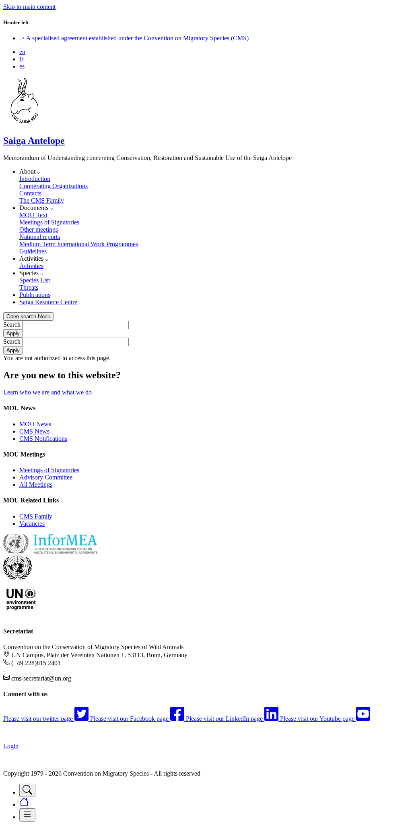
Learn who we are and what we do (47, 392)
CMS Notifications (43, 438)
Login (11, 746)
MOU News (35, 424)
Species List (34, 280)
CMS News (34, 431)
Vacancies (32, 523)
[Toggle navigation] (27, 790)
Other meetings (38, 229)
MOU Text (33, 215)
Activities (31, 265)
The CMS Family (41, 200)
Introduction (34, 178)
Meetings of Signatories (49, 222)
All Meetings (35, 484)
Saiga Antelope (34, 140)
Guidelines (33, 251)
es (22, 66)
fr (21, 59)
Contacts (30, 193)
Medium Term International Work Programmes (78, 244)
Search (12, 324)
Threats (28, 287)
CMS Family (35, 516)
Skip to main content (29, 6)
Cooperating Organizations (53, 186)
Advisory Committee (45, 477)
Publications (34, 294)
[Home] (24, 123)
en (22, 51)
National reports (39, 236)
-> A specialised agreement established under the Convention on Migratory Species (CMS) (134, 38)
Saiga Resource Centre (48, 302)
